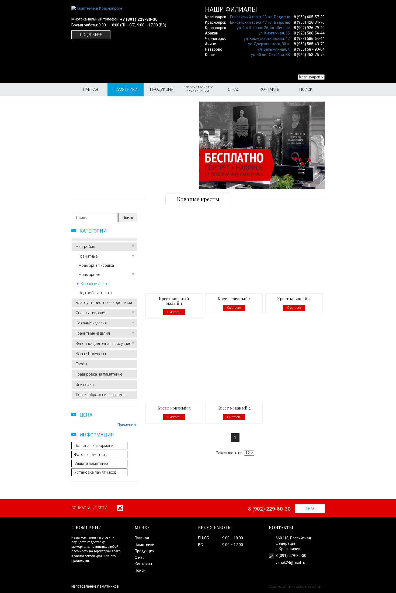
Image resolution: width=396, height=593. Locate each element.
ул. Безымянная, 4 (274, 49)
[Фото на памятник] (262, 145)
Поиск (305, 89)
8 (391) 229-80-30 (291, 555)
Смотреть (174, 312)
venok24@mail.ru (290, 562)
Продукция (161, 89)
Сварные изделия (91, 313)
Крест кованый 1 (234, 298)
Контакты (270, 89)
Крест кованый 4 (294, 298)
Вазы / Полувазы (91, 354)
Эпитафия (85, 384)
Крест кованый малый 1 (174, 300)
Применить (127, 425)
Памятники (125, 89)
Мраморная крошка (96, 265)
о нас (309, 509)
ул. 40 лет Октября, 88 (270, 55)
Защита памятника (91, 463)
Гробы (81, 364)
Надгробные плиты (95, 293)
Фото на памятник (90, 454)
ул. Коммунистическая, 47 (267, 38)
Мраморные (89, 274)
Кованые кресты (95, 284)
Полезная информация (95, 445)
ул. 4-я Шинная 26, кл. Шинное (263, 28)
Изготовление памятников (95, 586)
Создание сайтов (280, 586)
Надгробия (85, 246)
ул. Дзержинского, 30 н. (269, 44)
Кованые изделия (91, 323)
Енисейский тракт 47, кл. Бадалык (260, 22)
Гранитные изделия (93, 333)
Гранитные (88, 256)
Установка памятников (95, 472)
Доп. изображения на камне (100, 395)
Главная (89, 89)
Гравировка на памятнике (99, 374)
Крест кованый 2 (234, 408)
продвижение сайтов (307, 586)
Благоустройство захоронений (198, 89)
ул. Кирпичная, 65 (274, 33)
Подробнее (91, 35)
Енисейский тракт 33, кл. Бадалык (260, 17)
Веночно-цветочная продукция (103, 343)
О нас (233, 89)
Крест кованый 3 (174, 408)
